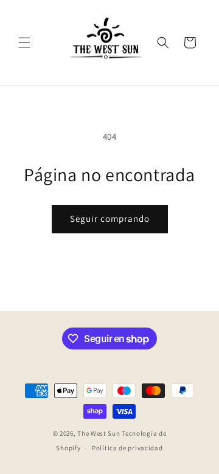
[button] (24, 42)
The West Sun (98, 433)
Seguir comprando (110, 218)
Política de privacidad (127, 448)
